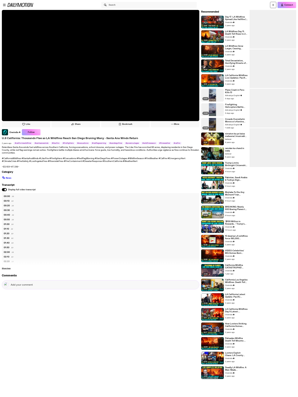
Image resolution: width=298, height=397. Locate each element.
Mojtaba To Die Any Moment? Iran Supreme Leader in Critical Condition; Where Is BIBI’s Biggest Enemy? (234, 193)
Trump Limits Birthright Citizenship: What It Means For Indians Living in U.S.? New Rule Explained (236, 164)
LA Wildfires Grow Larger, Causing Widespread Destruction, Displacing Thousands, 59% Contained (236, 47)
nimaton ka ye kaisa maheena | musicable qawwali (235, 135)
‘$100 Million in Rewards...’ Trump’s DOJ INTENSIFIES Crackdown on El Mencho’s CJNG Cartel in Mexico (236, 222)
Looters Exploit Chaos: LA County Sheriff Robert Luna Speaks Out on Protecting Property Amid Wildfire (235, 354)
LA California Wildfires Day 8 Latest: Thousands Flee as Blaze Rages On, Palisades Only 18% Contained (236, 310)
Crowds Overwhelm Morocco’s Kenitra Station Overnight (235, 120)
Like (28, 124)
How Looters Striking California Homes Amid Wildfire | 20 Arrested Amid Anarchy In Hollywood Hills (236, 325)
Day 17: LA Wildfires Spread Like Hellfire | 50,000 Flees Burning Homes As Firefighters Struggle (236, 18)
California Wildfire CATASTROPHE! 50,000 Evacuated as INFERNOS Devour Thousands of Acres (235, 266)
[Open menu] (4, 5)
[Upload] (273, 5)
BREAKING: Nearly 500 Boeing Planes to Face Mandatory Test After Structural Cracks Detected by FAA (235, 208)
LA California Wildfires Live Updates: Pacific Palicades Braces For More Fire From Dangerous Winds (236, 76)
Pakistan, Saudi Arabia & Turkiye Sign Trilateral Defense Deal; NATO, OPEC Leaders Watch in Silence (236, 178)
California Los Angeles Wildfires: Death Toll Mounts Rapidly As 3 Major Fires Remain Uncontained (236, 281)
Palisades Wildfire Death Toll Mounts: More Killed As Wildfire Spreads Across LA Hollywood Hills (236, 339)
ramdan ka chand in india (234, 149)
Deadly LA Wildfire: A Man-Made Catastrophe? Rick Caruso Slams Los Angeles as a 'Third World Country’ (235, 368)
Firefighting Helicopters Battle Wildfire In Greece (234, 105)
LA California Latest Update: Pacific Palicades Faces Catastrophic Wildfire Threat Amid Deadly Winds (235, 295)
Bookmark (127, 124)
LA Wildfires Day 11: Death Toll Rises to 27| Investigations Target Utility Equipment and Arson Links (236, 32)
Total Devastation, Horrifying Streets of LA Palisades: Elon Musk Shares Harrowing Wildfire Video (235, 61)
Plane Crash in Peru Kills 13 (234, 91)
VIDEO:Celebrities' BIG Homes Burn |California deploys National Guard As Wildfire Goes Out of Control (235, 251)
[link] (11, 132)
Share (78, 124)
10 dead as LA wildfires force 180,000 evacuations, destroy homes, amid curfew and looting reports (236, 237)
